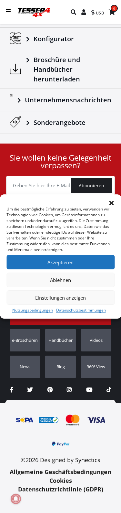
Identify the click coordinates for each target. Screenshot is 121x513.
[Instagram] (69, 390)
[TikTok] (108, 390)
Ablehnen (60, 280)
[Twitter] (30, 390)
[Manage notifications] (16, 499)
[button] (111, 202)
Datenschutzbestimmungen (81, 310)
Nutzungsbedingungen (32, 310)
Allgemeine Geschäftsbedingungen (60, 472)
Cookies (60, 480)
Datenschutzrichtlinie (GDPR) (60, 489)
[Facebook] (11, 390)
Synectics (87, 460)
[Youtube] (89, 390)
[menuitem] (73, 12)
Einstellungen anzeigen (60, 297)
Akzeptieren (60, 262)
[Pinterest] (50, 390)
